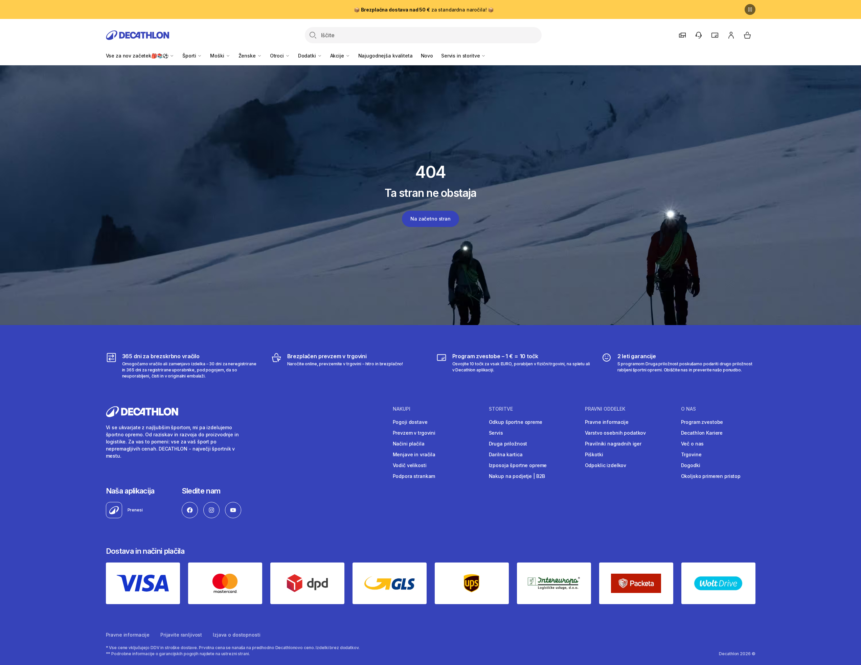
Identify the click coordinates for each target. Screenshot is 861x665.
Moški (217, 56)
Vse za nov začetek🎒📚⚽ (138, 56)
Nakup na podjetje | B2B (517, 476)
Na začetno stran (430, 219)
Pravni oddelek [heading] (605, 409)
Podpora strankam (414, 476)
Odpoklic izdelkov (606, 465)
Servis (496, 433)
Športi (189, 56)
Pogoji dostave (410, 422)
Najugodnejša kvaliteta (385, 56)
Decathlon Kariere (702, 433)
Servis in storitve (461, 56)
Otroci (277, 56)
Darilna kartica (506, 454)
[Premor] (750, 9)
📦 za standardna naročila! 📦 (424, 10)
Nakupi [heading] (401, 409)
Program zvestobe (702, 422)
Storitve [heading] (501, 409)
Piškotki (594, 454)
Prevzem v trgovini (414, 433)
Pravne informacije (607, 422)
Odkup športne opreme (515, 422)
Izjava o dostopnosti (236, 635)
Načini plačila (409, 443)
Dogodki (690, 465)
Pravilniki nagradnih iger (613, 443)
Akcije (337, 56)
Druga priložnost (508, 443)
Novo (427, 56)
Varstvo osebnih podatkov (615, 433)
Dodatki (307, 56)
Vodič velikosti (410, 465)
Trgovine (691, 454)
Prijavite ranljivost (181, 635)
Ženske (248, 56)
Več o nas (692, 443)
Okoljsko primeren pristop (711, 476)
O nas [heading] (688, 409)
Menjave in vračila (414, 454)
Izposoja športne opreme (518, 465)
